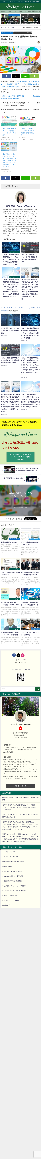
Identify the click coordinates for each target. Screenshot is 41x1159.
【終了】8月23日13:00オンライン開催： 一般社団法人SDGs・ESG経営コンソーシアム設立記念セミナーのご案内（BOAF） (9, 160)
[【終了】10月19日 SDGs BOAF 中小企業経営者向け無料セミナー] (27, 121)
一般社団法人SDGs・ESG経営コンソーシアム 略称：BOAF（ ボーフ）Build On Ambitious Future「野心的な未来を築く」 (20, 84)
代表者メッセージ (20, 786)
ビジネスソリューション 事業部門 (23, 32)
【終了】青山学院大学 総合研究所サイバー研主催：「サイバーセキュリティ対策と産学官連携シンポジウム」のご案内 (20, 807)
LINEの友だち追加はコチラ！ (20, 669)
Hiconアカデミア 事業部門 (12, 900)
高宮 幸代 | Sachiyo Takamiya (20, 206)
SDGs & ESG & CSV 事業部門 (14, 871)
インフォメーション (7, 32)
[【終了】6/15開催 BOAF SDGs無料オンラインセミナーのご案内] (9, 121)
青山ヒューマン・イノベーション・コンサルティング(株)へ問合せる (20, 457)
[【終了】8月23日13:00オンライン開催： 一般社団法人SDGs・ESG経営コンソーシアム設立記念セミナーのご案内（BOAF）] (9, 146)
